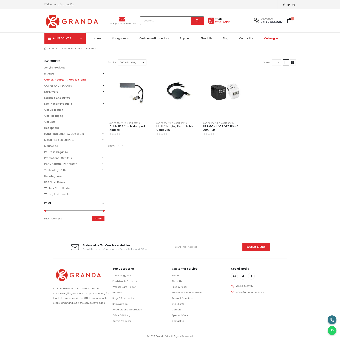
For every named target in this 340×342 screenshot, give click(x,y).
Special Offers (180, 315)
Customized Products (153, 38)
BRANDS (49, 73)
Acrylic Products (54, 67)
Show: (266, 62)
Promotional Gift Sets (58, 158)
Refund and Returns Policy (187, 292)
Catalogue (271, 38)
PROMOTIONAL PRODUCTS (60, 164)
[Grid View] (286, 62)
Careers (176, 309)
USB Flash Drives (54, 182)
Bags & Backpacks (123, 298)
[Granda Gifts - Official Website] (71, 21)
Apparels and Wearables (127, 309)
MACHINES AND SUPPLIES (59, 140)
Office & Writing (121, 315)
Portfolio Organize (56, 152)
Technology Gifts (55, 170)
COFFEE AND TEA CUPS (58, 85)
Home (97, 38)
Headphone (52, 128)
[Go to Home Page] (45, 48)
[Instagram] (293, 5)
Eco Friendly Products (58, 104)
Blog (225, 38)
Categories (119, 38)
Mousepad (51, 146)
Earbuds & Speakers (57, 98)
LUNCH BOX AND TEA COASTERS (64, 134)
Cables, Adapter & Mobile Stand (124, 123)
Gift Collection (53, 110)
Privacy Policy (179, 287)
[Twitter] (288, 5)
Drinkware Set (120, 304)
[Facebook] (283, 5)
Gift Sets (49, 122)
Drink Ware (51, 91)
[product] (131, 92)
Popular (185, 38)
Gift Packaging (53, 116)
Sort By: (112, 62)
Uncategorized (53, 176)
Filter (98, 218)
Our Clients (178, 304)
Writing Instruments (57, 194)
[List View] (293, 62)
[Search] (197, 21)
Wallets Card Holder (57, 188)
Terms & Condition (182, 298)
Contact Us (246, 38)
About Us (206, 38)
